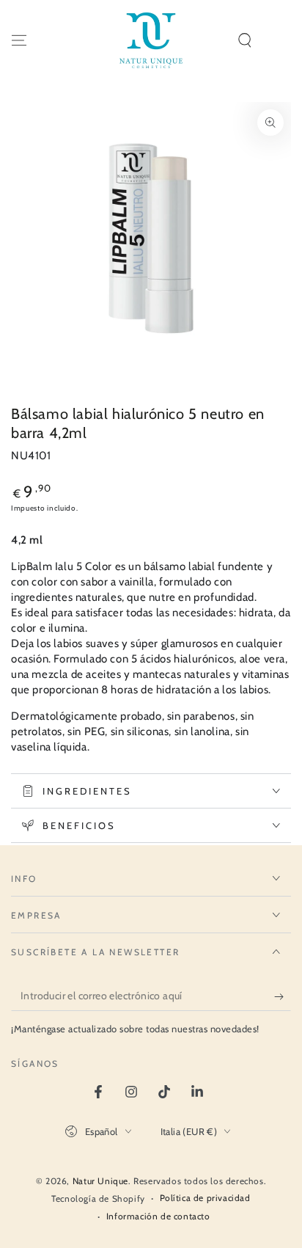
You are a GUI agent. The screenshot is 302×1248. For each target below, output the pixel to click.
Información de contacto (158, 1216)
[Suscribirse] (282, 996)
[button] (245, 40)
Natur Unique (100, 1180)
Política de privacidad (205, 1197)
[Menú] (19, 40)
